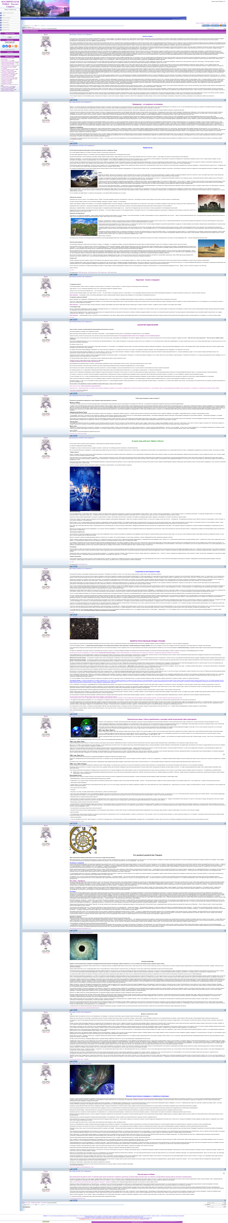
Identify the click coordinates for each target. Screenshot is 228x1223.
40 (90, 716)
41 (92, 825)
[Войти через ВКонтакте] (3, 46)
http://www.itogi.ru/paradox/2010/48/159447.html (80, 928)
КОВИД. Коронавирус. (7, 75)
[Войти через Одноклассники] (16, 46)
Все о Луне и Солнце (7, 60)
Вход (184, 19)
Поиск (221, 23)
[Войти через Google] (12, 46)
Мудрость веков (5, 80)
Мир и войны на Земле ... (8, 89)
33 (94, 145)
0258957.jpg (80, 272)
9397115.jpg (100, 272)
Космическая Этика (26, 28)
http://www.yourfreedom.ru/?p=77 (77, 391)
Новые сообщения (200, 23)
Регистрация (179, 19)
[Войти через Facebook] (6, 46)
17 (43, 25)
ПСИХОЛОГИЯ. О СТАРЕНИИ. (8, 74)
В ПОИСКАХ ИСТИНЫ (35, 28)
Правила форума (215, 23)
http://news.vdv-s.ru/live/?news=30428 (78, 433)
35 (91, 321)
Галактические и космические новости (10, 61)
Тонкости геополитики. (7, 87)
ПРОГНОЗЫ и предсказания (7, 72)
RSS (224, 1)
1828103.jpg (110, 272)
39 (94, 616)
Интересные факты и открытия (9, 65)
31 (91, 34)
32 (91, 102)
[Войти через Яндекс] (9, 46)
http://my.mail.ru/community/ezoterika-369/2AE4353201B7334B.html (84, 1007)
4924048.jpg (80, 564)
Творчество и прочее (6, 81)
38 (91, 568)
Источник (72, 317)
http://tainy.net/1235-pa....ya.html (77, 821)
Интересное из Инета (7, 58)
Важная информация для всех (9, 62)
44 (90, 1063)
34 (91, 276)
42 (92, 932)
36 (92, 395)
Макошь (33, 27)
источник (72, 97)
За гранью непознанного (7, 67)
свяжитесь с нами (144, 1219)
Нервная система (6, 82)
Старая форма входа (10, 49)
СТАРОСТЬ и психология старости (10, 84)
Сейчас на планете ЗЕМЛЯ (7, 64)
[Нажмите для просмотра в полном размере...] (85, 510)
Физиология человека (6, 83)
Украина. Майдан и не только (8, 69)
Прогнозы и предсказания (8, 71)
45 (90, 1171)
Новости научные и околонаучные (9, 66)
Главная (173, 19)
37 (94, 437)
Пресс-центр (4, 59)
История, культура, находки (8, 77)
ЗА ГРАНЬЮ (4, 68)
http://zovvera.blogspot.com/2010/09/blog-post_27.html (82, 1167)
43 (90, 1012)
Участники (208, 23)
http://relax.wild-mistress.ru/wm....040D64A (79, 1059)
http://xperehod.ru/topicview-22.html (77, 1198)
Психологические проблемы (8, 73)
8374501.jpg (90, 272)
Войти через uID (9, 42)
